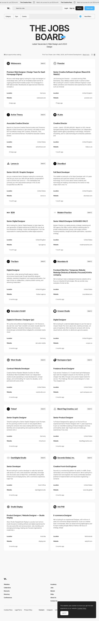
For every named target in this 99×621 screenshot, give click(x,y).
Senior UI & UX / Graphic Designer (20, 172)
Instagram (50, 610)
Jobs (51, 587)
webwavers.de (41, 98)
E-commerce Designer (62, 515)
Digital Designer (13, 270)
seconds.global (87, 490)
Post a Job (89, 8)
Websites (7, 584)
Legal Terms (18, 610)
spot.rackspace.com (86, 392)
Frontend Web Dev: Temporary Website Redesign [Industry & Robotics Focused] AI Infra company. (72, 272)
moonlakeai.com (87, 294)
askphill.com (88, 541)
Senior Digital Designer (16, 221)
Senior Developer (14, 466)
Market (52, 591)
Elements (7, 591)
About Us (53, 597)
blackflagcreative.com (85, 441)
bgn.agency (42, 244)
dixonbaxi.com (88, 195)
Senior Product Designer (63, 417)
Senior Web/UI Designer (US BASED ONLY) (70, 221)
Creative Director (60, 123)
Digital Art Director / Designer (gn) (20, 320)
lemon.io (43, 195)
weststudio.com (41, 392)
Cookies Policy (8, 610)
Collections (7, 587)
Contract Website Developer (18, 368)
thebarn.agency (41, 294)
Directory (7, 594)
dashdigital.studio (40, 490)
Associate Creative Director (18, 123)
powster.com (88, 98)
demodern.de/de (41, 343)
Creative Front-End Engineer (64, 466)
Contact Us (53, 601)
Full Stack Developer (61, 172)
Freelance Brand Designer (63, 368)
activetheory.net (41, 147)
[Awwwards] (8, 8)
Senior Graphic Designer (16, 417)
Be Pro (79, 8)
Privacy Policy (28, 610)
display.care (42, 541)
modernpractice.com (86, 244)
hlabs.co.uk (89, 147)
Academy (53, 584)
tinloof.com (42, 441)
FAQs (52, 594)
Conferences (8, 597)
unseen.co (89, 343)
